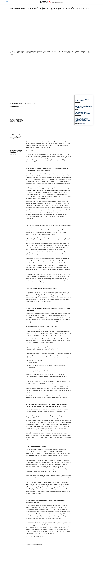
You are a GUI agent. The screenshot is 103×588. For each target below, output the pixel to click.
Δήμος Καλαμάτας (18, 5)
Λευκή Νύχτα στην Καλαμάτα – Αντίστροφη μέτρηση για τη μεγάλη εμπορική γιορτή (16, 136)
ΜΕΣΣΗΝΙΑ (12, 5)
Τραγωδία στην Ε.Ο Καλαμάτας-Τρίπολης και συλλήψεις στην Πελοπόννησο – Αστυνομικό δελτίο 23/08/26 (82, 120)
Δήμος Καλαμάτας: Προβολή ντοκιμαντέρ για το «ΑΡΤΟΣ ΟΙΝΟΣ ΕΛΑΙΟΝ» (16, 151)
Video (76, 109)
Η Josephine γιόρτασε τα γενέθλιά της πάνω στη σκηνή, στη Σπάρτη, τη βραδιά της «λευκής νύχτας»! (83, 106)
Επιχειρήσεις (77, 102)
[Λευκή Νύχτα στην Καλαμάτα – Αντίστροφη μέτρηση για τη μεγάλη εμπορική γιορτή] (16, 128)
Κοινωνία (77, 123)
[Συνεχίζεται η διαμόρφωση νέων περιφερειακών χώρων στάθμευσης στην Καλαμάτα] (16, 113)
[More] (47, 99)
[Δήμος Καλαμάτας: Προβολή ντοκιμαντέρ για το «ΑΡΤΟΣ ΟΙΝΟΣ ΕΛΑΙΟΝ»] (16, 144)
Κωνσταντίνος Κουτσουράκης (37, 544)
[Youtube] (7, 2)
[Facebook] (4, 2)
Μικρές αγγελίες (77, 115)
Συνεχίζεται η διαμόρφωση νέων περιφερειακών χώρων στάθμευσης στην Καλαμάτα (16, 120)
